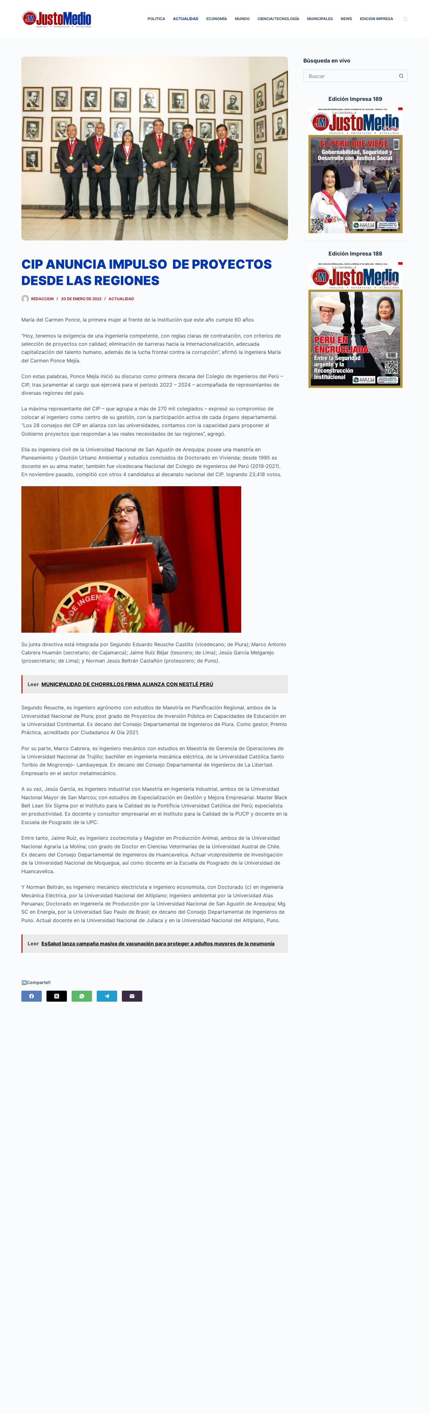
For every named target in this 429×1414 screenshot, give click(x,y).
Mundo (242, 18)
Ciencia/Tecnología (278, 18)
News (346, 18)
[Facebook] (31, 996)
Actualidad (185, 18)
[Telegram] (107, 996)
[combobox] (350, 75)
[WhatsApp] (82, 996)
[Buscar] (406, 19)
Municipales (320, 18)
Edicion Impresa (376, 18)
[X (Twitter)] (56, 996)
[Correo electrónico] (132, 996)
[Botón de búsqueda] (401, 75)
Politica (156, 18)
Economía (216, 18)
